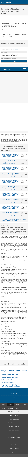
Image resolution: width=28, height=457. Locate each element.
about (14, 389)
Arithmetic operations (14, 426)
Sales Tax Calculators (14, 448)
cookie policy (14, 400)
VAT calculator (14, 444)
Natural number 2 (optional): (9, 55)
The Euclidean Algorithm (7, 382)
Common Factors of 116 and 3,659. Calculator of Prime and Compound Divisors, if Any (10, 175)
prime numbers (6, 2)
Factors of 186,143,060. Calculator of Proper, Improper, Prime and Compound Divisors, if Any (10, 188)
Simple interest (14, 452)
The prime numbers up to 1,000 (9, 374)
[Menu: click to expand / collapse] (25, 69)
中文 (24, 408)
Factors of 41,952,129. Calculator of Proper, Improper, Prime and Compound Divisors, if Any (10, 181)
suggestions (14, 393)
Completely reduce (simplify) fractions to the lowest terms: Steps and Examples (14, 385)
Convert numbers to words (14, 422)
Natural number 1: (9, 49)
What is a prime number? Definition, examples (13, 368)
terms (14, 397)
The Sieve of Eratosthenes (8, 379)
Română (17, 408)
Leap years (14, 433)
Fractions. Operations (14, 419)
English (10, 404)
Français (24, 404)
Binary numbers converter (14, 437)
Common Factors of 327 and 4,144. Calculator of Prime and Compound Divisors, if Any (10, 194)
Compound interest (14, 441)
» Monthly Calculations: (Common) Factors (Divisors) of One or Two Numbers (14, 220)
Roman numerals (14, 415)
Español (17, 404)
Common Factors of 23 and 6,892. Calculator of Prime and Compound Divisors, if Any (10, 207)
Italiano (3, 408)
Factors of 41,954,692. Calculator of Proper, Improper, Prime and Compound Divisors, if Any (10, 214)
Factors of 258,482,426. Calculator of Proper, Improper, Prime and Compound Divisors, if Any (10, 162)
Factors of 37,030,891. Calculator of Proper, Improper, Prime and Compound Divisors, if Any (10, 155)
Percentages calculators (14, 430)
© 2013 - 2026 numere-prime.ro (14, 411)
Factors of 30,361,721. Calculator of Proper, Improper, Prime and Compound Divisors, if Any (10, 168)
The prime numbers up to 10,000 (9, 377)
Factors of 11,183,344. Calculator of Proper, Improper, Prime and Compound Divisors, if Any (10, 201)
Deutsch (3, 404)
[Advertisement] (14, 88)
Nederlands (10, 408)
